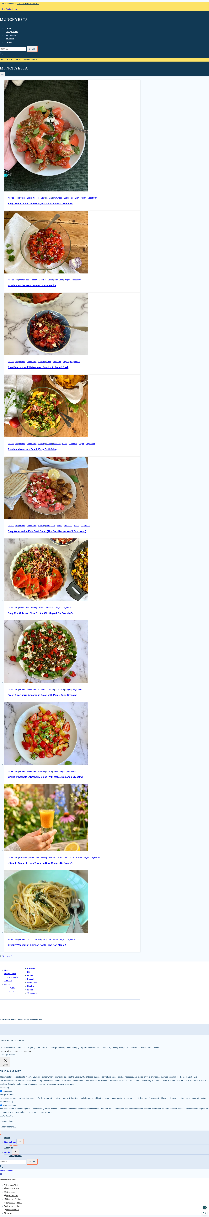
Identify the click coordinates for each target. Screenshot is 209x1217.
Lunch (49, 198)
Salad (66, 198)
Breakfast (23, 857)
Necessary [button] (4, 1088)
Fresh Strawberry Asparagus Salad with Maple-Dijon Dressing (42, 695)
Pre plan (52, 857)
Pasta (55, 939)
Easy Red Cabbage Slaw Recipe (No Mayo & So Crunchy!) (40, 613)
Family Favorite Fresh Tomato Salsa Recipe (32, 285)
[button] (1, 1174)
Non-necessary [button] (6, 1102)
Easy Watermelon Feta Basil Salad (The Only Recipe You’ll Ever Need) (47, 531)
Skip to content (6, 1170)
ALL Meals (11, 35)
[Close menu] (0, 1133)
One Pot (42, 280)
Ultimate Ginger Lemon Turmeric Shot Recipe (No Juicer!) (40, 863)
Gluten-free (31, 198)
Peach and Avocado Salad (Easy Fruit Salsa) (32, 449)
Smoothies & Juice (66, 857)
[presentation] (72, 136)
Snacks (79, 857)
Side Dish (75, 198)
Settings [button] (4, 1055)
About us (10, 39)
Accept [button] (12, 1055)
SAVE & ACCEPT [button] (7, 1116)
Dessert (30, 979)
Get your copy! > (18, 60)
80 (8, 956)
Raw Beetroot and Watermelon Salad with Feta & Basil (38, 367)
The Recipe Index (9, 9)
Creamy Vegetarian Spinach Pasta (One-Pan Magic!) (37, 945)
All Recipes (13, 198)
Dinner (22, 198)
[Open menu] (2, 74)
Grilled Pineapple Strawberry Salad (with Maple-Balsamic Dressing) (45, 777)
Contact (9, 42)
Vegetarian (92, 198)
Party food (57, 198)
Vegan (83, 198)
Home (8, 28)
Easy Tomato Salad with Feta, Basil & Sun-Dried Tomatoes (40, 203)
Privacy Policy (15, 1156)
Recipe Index (12, 32)
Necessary (7, 1091)
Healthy (41, 198)
